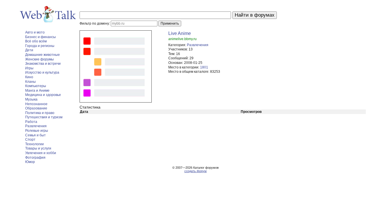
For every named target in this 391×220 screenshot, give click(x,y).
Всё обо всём (36, 41)
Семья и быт (35, 135)
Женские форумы (39, 59)
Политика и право (39, 113)
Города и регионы (39, 46)
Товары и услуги (38, 148)
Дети (29, 50)
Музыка (31, 99)
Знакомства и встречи (43, 64)
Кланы (30, 82)
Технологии (34, 144)
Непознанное (36, 104)
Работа (31, 122)
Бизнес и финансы (40, 37)
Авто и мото (35, 32)
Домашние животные (42, 55)
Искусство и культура (42, 72)
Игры (29, 68)
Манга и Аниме (37, 91)
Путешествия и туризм (43, 117)
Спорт (30, 140)
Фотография (35, 158)
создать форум (195, 171)
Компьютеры (35, 86)
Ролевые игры (36, 131)
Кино (29, 77)
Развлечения (36, 126)
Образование (36, 108)
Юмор (30, 162)
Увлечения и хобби (40, 153)
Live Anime (179, 33)
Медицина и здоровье (43, 95)
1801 (204, 67)
